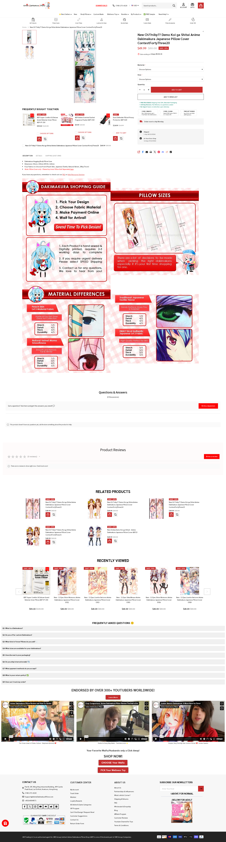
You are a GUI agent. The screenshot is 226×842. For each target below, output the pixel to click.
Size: (140, 75)
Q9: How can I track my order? (14, 682)
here (71, 169)
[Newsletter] (201, 789)
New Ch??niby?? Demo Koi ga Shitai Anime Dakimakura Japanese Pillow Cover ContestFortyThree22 (61, 504)
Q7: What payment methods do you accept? (19, 668)
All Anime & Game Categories (80, 805)
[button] (33, 21)
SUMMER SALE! (101, 5)
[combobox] (159, 5)
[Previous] (19, 591)
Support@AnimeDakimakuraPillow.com (39, 797)
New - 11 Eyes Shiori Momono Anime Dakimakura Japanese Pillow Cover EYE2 (67, 599)
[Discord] (163, 152)
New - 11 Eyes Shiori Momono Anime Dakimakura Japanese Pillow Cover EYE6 (159, 599)
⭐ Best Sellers (64, 14)
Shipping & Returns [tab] (53, 156)
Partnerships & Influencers (124, 791)
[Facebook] (143, 152)
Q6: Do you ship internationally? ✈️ (16, 662)
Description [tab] (28, 156)
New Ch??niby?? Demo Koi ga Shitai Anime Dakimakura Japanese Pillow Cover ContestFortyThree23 (184, 504)
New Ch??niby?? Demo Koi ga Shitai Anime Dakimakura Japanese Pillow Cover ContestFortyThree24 (122, 504)
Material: (142, 65)
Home (24, 27)
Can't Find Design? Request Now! (82, 812)
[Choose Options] (39, 139)
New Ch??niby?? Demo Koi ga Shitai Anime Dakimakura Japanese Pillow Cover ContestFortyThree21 (61, 532)
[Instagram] (35, 806)
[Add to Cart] (115, 138)
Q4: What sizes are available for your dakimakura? (21, 648)
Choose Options (46, 133)
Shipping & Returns (121, 799)
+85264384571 (30, 800)
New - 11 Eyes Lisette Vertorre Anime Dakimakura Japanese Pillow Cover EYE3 (97, 599)
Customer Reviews (121, 818)
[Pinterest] (159, 152)
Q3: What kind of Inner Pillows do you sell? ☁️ (20, 642)
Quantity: (141, 84)
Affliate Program (120, 814)
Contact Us (74, 820)
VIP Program (74, 808)
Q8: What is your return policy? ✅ (15, 675)
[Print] (151, 152)
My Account (74, 789)
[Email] (147, 152)
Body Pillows (85, 14)
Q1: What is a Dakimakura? (12, 628)
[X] (155, 152)
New (75, 14)
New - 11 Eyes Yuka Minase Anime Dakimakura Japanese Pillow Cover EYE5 (128, 599)
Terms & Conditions (121, 825)
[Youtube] (40, 806)
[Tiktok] (171, 152)
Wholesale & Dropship (122, 806)
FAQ (63, 174)
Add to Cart (178, 90)
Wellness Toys (112, 14)
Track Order (74, 793)
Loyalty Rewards (76, 801)
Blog (116, 810)
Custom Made (98, 14)
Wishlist (73, 797)
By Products (135, 14)
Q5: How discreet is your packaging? (16, 655)
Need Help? (163, 14)
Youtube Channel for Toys (123, 821)
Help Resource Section (76, 174)
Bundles (124, 14)
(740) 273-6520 (30, 793)
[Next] (207, 591)
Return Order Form (77, 823)
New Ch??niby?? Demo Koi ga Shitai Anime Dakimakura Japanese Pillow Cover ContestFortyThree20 (62, 145)
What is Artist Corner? (122, 795)
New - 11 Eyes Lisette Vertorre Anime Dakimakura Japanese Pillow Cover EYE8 (189, 599)
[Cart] (201, 5)
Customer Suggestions (78, 816)
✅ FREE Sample (149, 14)
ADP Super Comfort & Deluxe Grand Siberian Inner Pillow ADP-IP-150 (47, 119)
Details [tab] (39, 156)
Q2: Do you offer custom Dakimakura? (17, 635)
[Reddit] (167, 152)
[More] (70, 14)
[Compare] (45, 139)
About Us (117, 788)
